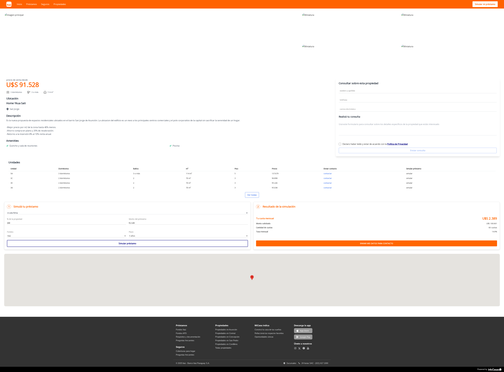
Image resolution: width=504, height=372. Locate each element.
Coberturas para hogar (185, 351)
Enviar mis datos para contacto (376, 243)
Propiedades (60, 4)
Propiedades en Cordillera (226, 344)
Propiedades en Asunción (226, 329)
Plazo (131, 232)
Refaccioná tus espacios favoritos (269, 333)
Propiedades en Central (225, 333)
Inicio (19, 4)
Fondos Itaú (181, 329)
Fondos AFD (181, 333)
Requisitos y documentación (188, 337)
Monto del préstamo (137, 219)
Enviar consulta (417, 150)
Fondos (10, 232)
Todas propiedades (223, 348)
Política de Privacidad (397, 144)
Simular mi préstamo (485, 4)
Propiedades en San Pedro (226, 340)
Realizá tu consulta (349, 116)
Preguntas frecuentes (185, 340)
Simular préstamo (127, 243)
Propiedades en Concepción (227, 337)
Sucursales (292, 363)
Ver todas (252, 194)
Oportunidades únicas (264, 337)
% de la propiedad (14, 219)
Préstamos (31, 4)
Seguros (45, 4)
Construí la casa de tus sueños (268, 329)
